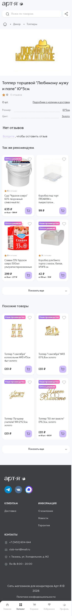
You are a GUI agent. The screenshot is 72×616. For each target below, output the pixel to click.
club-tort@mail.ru (19, 549)
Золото (66, 116)
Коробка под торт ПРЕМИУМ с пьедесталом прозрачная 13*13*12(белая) (49, 199)
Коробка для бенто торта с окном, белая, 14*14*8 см (51, 263)
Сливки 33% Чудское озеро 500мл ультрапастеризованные (18, 263)
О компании (45, 511)
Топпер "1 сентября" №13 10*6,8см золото (52, 356)
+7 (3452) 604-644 (20, 542)
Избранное (49, 609)
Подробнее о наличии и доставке (51, 102)
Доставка (10, 511)
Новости (43, 518)
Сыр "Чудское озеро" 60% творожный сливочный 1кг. (15, 199)
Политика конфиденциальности (36, 597)
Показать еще (36, 291)
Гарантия (44, 525)
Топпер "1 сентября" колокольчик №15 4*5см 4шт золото (17, 357)
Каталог (21, 609)
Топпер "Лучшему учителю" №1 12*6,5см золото (16, 422)
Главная (7, 609)
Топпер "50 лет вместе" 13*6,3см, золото (51, 420)
